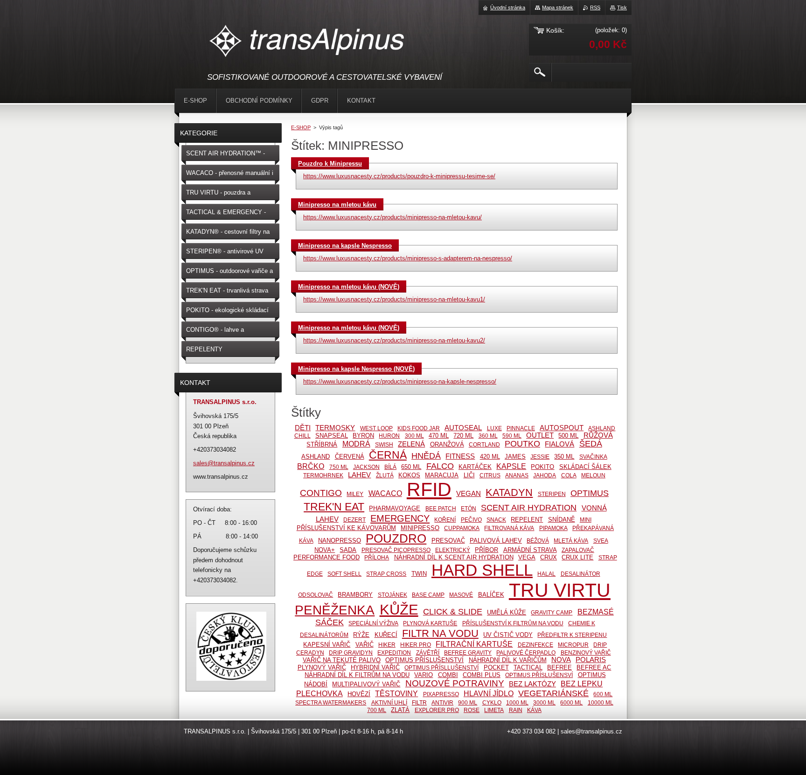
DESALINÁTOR (580, 574)
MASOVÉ (461, 595)
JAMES (515, 456)
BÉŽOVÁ (538, 541)
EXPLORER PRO (437, 710)
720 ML (463, 435)
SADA (348, 549)
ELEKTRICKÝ (452, 550)
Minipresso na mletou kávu (337, 204)
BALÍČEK (491, 594)
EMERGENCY (400, 518)
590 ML (511, 436)
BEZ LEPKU (582, 683)
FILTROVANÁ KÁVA (509, 528)
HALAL (546, 574)
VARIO (423, 674)
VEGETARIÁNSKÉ (553, 693)
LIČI (469, 475)
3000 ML (544, 702)
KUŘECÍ (386, 634)
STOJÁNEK (392, 595)
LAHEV (359, 475)
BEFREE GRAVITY (468, 652)
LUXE (494, 428)
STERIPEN (552, 494)
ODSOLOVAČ (315, 595)
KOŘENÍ (445, 520)
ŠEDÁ (590, 443)
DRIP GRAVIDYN (351, 652)
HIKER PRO (415, 645)
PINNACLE (521, 428)
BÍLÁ (390, 467)
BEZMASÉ (595, 611)
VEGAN (468, 493)
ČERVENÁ (349, 456)
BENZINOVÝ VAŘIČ (586, 652)
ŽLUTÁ (385, 475)
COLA (569, 475)
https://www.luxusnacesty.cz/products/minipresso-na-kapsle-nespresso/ (399, 381)
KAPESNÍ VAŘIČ (326, 644)
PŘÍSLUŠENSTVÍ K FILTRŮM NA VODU (512, 623)
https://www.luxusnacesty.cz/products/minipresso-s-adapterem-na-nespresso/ (407, 258)
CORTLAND (484, 444)
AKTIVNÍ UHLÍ (389, 702)
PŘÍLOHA (376, 557)
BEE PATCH (440, 508)
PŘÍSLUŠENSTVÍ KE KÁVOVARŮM (346, 527)
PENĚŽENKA (335, 610)
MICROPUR (573, 645)
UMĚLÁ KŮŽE (506, 612)
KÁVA (534, 710)
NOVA (561, 659)
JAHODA (544, 475)
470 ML (439, 435)
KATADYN (509, 492)
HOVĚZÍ (358, 694)
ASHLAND (315, 456)
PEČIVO (471, 520)
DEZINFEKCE (535, 645)
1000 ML (517, 702)
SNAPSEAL (331, 435)
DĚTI (303, 428)
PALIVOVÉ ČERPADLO (526, 652)
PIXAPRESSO (441, 694)
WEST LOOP (376, 428)
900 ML (467, 702)
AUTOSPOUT (562, 428)
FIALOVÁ (559, 444)
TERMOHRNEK (323, 475)
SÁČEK (329, 622)
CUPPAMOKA (461, 528)
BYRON (363, 435)
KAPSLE (511, 466)
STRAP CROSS (386, 574)
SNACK (496, 520)
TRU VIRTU (560, 590)
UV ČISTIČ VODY (508, 634)
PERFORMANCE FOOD (326, 557)
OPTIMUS (589, 493)
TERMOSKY (335, 428)
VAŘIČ (364, 644)
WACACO (385, 493)
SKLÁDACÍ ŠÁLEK (585, 466)
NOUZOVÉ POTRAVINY (454, 683)
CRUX (548, 557)
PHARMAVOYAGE (394, 508)
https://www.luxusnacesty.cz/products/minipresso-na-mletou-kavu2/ (394, 340)
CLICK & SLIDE (452, 611)
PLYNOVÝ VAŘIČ (322, 667)
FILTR (419, 702)
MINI (585, 520)
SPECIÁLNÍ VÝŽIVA (373, 623)
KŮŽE (399, 609)
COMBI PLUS (481, 674)
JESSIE (539, 457)
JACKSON (366, 467)
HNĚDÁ (426, 456)
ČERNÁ (388, 455)
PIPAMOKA (553, 528)
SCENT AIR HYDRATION (529, 507)
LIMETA (494, 710)
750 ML (338, 467)
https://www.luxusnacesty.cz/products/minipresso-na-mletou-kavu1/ (394, 299)
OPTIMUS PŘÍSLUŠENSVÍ (539, 675)
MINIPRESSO (420, 527)
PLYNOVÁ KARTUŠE (430, 623)
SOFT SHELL (344, 574)
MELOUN (593, 475)
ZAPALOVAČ (578, 550)
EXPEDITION (394, 652)
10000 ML (600, 702)
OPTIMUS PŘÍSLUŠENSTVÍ (424, 659)
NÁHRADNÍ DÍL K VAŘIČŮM (508, 659)
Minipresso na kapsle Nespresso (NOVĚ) (356, 368)
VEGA (526, 557)
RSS (595, 7)
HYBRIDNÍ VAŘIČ (375, 667)
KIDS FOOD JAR (418, 428)
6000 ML (571, 702)
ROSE (471, 710)
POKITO (542, 466)
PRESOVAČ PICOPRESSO (396, 550)
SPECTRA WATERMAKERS (330, 702)
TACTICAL (528, 667)
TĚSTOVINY (396, 693)
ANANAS (516, 475)
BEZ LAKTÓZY (532, 684)
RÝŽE (361, 634)
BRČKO (310, 466)
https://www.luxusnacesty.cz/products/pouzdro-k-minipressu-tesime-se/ (399, 176)
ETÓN (468, 508)
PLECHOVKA (319, 693)
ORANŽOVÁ (447, 444)
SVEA (600, 541)
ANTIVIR (442, 702)
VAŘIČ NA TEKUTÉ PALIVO (342, 659)
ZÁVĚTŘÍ (427, 652)
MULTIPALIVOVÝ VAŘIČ (366, 684)
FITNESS (460, 456)
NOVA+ (324, 549)
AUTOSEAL (463, 428)
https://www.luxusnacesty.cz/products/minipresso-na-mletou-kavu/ (392, 217)
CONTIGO (321, 493)
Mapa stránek (557, 7)
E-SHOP (301, 127)
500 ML (568, 435)
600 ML (602, 694)
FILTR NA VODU (440, 633)
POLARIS (591, 659)
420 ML (490, 456)
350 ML (564, 456)
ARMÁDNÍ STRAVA (530, 549)
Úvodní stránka (507, 7)
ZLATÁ (400, 709)
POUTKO (522, 443)
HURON (389, 436)
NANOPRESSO (339, 540)
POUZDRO (396, 538)
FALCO (440, 466)
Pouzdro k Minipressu (330, 163)
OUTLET (540, 435)
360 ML (488, 436)
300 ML (414, 436)
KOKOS (409, 475)
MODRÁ (356, 444)
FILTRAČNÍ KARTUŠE (474, 644)
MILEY (355, 494)
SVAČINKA (593, 457)
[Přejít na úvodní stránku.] (307, 42)
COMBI (448, 674)
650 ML (411, 466)
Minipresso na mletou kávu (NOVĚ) (348, 286)
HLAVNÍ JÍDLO (489, 693)
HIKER (387, 645)
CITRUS (489, 475)
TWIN (419, 573)
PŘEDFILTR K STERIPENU (572, 635)
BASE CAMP (428, 595)
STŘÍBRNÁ (321, 444)
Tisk (622, 7)
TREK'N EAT (334, 507)
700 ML (376, 710)
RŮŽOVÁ (598, 435)
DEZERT (354, 520)
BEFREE (559, 667)
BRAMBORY (355, 594)
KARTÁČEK (475, 466)
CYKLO (491, 702)
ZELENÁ (411, 444)
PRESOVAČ (448, 540)
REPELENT (527, 519)
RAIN (515, 710)
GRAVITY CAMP (551, 612)
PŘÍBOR (486, 549)
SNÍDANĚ (561, 519)
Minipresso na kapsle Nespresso (345, 245)
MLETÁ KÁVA (571, 541)
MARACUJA (442, 475)
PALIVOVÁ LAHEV (496, 540)
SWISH (384, 444)
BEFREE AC (594, 667)
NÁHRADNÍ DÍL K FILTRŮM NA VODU (357, 674)
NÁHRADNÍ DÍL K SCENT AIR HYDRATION (454, 557)
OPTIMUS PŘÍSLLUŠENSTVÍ (441, 667)
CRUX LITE (577, 557)
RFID (429, 489)
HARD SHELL (482, 570)
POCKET (496, 667)
